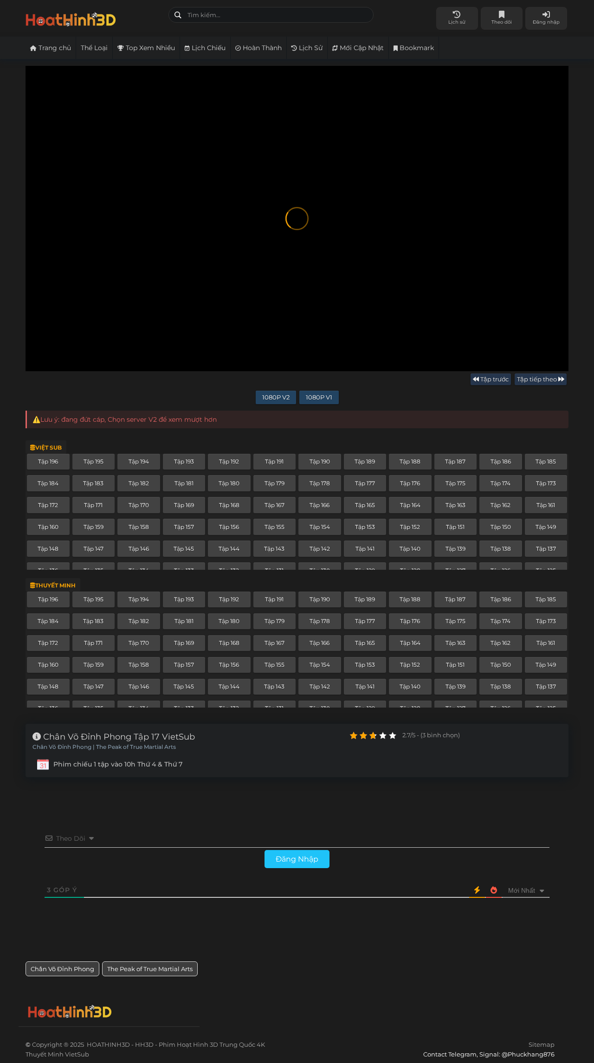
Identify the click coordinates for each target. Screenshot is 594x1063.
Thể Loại (94, 48)
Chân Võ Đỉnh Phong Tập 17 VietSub (118, 737)
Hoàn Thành (261, 48)
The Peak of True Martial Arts (150, 969)
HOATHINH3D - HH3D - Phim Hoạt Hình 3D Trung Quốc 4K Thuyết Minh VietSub (93, 17)
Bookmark (416, 48)
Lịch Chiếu (208, 48)
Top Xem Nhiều (149, 48)
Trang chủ (54, 48)
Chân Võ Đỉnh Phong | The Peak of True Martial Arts (104, 747)
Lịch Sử (310, 48)
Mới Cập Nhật (361, 48)
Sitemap (542, 1044)
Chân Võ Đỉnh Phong (62, 969)
